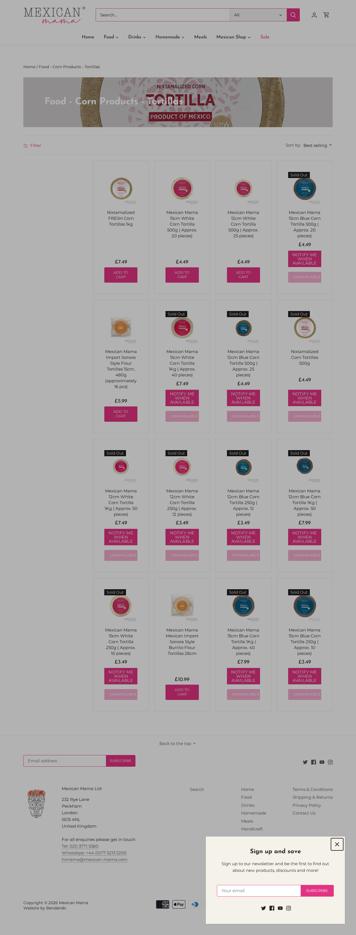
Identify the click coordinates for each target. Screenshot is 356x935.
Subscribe (317, 891)
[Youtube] (280, 908)
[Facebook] (272, 908)
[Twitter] (263, 908)
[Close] (337, 844)
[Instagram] (288, 908)
